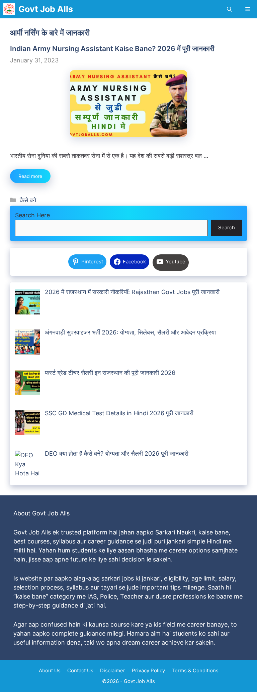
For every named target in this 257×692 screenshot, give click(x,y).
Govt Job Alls (45, 9)
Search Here (32, 215)
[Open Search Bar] (229, 9)
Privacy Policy (148, 670)
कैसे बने (28, 200)
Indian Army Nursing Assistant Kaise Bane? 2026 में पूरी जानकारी (112, 48)
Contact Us (80, 670)
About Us (50, 670)
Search (226, 227)
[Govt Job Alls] (9, 9)
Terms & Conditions (195, 670)
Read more (30, 176)
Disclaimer (112, 670)
